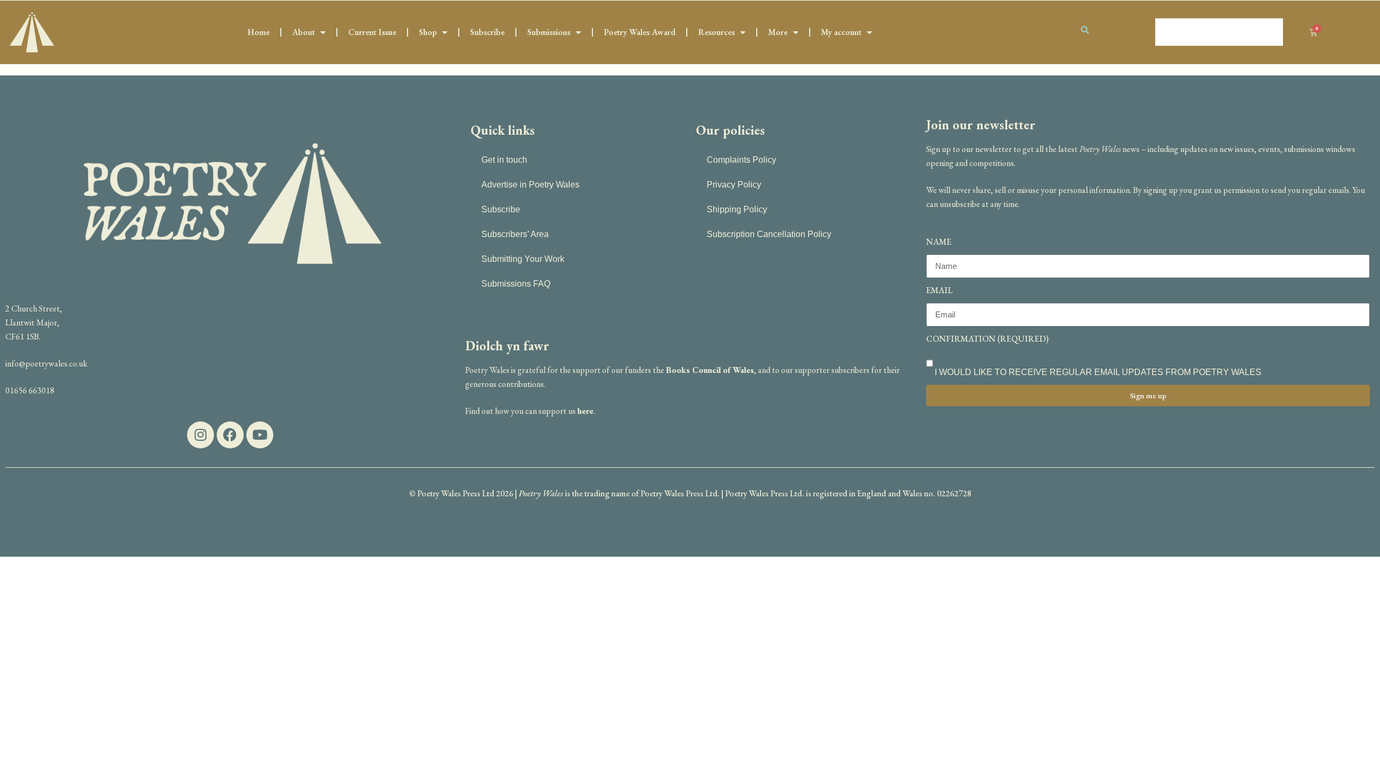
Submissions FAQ (515, 283)
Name (938, 241)
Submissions (548, 32)
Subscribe (487, 32)
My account (841, 32)
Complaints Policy (741, 159)
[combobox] (1219, 32)
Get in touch (504, 159)
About (303, 32)
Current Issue (372, 32)
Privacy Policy (734, 184)
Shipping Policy (737, 209)
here (585, 411)
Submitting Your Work (522, 259)
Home (258, 32)
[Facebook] (230, 434)
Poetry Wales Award (639, 32)
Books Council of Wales (710, 370)
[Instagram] (200, 434)
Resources (716, 32)
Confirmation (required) (987, 338)
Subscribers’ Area (515, 234)
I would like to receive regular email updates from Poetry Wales (1098, 372)
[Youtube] (259, 434)
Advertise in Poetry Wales (530, 184)
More (778, 32)
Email (939, 290)
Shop (428, 32)
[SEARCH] (1113, 29)
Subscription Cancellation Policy (769, 234)
